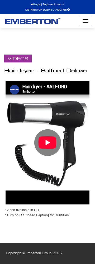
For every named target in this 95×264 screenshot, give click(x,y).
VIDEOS (18, 58)
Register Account (53, 4)
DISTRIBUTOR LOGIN (38, 9)
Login (37, 4)
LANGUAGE (59, 9)
